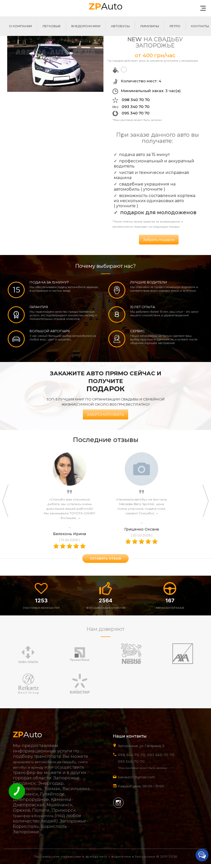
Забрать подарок (159, 239)
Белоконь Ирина (69, 534)
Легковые (51, 26)
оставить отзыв (105, 558)
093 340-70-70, (162, 755)
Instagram (118, 803)
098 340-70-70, (132, 755)
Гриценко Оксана (141, 529)
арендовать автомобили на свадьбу (44, 762)
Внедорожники (85, 26)
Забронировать (105, 414)
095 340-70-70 (131, 761)
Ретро (175, 26)
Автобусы (120, 26)
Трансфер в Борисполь (33, 816)
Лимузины (149, 26)
